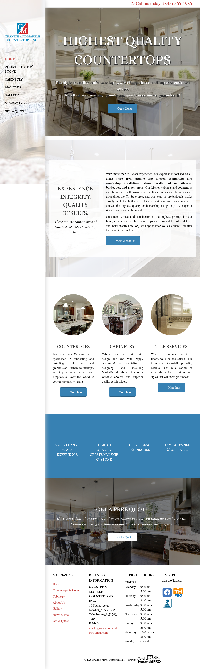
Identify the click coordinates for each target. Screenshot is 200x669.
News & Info (16, 103)
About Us (13, 87)
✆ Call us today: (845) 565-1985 (161, 3)
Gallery (12, 95)
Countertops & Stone (19, 69)
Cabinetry (14, 79)
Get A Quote (15, 111)
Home (10, 59)
